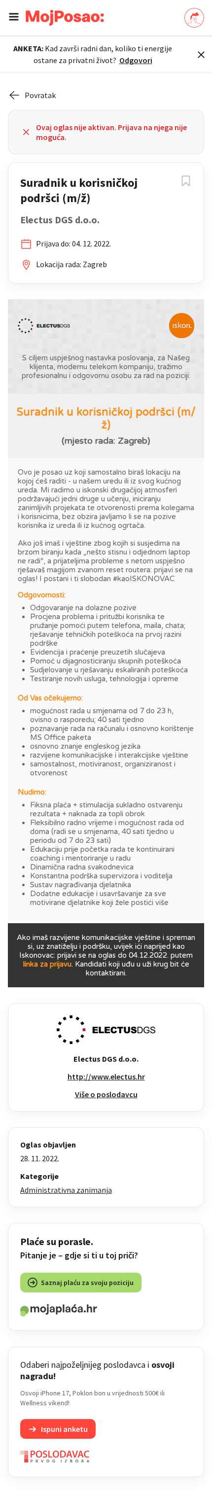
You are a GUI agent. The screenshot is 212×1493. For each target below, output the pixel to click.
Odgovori (135, 60)
